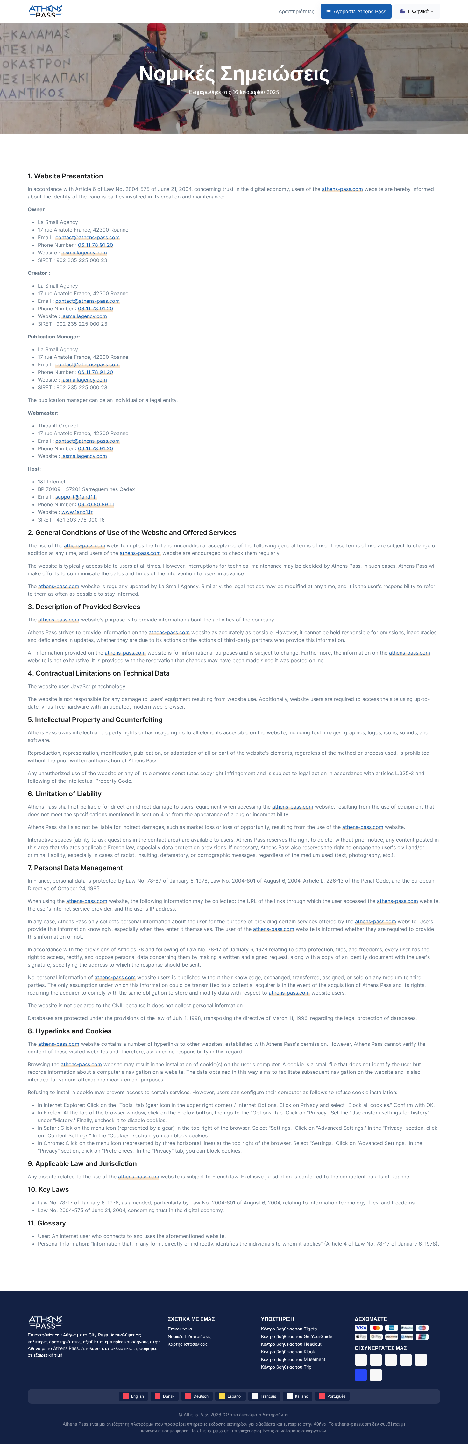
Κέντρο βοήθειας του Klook (288, 1351)
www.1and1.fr (77, 512)
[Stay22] (376, 1375)
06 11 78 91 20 (95, 245)
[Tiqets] (361, 1360)
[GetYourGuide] (376, 1360)
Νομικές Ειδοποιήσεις (189, 1336)
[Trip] (361, 1375)
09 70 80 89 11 (96, 504)
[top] (452, 1428)
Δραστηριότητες (296, 11)
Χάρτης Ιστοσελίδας (188, 1344)
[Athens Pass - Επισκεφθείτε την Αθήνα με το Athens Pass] (45, 11)
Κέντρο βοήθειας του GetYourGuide (296, 1336)
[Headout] (391, 1360)
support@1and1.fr (76, 497)
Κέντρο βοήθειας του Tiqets (289, 1328)
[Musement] (421, 1360)
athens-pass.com (342, 189)
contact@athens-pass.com (87, 237)
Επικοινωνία (180, 1328)
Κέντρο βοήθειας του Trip (286, 1367)
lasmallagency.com (84, 252)
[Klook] (406, 1360)
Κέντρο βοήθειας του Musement (293, 1359)
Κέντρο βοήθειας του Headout (291, 1344)
